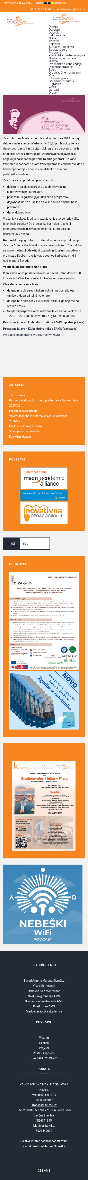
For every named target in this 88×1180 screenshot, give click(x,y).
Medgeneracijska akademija (44, 1011)
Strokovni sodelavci (61, 46)
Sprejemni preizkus (61, 81)
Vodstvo (54, 41)
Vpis (51, 75)
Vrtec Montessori (44, 985)
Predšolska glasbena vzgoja (67, 55)
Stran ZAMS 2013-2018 (44, 1058)
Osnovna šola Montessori (44, 991)
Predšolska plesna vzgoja (65, 64)
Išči (13, 543)
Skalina (44, 1043)
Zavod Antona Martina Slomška (44, 980)
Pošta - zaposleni (44, 1053)
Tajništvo (55, 44)
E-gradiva (55, 84)
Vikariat (44, 1037)
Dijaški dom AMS (44, 1006)
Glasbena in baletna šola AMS (44, 1001)
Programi (55, 52)
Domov (53, 26)
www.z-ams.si (16, 306)
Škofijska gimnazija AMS (44, 996)
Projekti (44, 1048)
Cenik (52, 86)
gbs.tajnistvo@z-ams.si (71, 9)
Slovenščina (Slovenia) (17, 2)
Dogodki (54, 32)
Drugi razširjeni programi (65, 72)
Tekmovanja (57, 35)
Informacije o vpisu (61, 78)
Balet (52, 69)
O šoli (52, 38)
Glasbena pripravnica (62, 58)
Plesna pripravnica (61, 66)
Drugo (53, 92)
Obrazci (54, 89)
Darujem (54, 29)
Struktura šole (58, 49)
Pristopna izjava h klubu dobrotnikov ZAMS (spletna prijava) (43, 322)
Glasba (53, 61)
